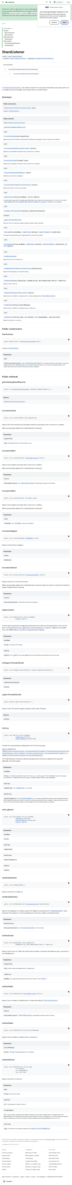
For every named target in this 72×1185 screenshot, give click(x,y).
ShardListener (9, 108)
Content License (50, 1139)
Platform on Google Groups (33, 1164)
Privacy (33, 1176)
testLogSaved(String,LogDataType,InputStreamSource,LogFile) (25, 202)
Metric (44, 979)
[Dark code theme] (69, 339)
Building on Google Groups (32, 1167)
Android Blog (29, 1158)
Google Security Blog (31, 1161)
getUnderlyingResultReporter (14, 127)
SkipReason (21, 173)
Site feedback (41, 1176)
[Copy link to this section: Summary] (13, 97)
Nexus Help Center (54, 1158)
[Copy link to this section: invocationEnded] (17, 411)
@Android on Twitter (31, 1153)
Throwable (18, 523)
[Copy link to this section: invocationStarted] (18, 568)
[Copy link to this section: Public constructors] (24, 329)
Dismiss (54, 22)
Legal (22, 1176)
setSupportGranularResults (13, 211)
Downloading (6, 1158)
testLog (6, 232)
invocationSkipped (10, 173)
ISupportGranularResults (44, 58)
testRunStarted (9, 317)
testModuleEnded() (56, 911)
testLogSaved (8, 244)
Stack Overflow (53, 1167)
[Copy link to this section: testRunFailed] (15, 987)
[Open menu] (3, 2)
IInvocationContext (24, 185)
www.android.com (54, 1161)
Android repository (7, 1153)
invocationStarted (10, 185)
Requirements (6, 1155)
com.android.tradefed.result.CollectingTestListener (23, 69)
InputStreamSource (45, 232)
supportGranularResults (12, 220)
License (27, 1176)
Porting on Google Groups (32, 1169)
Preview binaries (6, 1161)
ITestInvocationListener (12, 88)
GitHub (4, 1169)
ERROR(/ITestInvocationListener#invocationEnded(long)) (23, 755)
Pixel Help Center (53, 1155)
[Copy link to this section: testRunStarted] (16, 1060)
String (13, 776)
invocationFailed (10, 148)
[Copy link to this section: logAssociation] (16, 610)
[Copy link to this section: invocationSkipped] (18, 531)
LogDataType (26, 232)
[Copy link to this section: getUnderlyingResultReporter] (27, 382)
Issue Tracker (52, 1169)
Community (15, 1176)
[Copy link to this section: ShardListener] (15, 334)
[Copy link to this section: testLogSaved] (15, 810)
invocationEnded (9, 136)
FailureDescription (23, 148)
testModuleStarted (10, 268)
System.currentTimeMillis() (40, 1128)
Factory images (6, 1164)
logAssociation (9, 197)
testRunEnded (8, 280)
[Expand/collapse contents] (12, 28)
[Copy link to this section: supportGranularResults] (23, 695)
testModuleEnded (9, 256)
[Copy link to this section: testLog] (10, 728)
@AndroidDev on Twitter (32, 1155)
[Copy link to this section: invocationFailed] (17, 451)
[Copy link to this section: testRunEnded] (15, 936)
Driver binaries (6, 1167)
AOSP (3, 23)
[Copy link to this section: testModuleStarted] (19, 897)
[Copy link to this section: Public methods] (19, 377)
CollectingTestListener (18, 58)
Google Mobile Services (55, 1164)
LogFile (30, 197)
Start (64, 22)
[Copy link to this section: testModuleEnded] (18, 878)
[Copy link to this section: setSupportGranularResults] (25, 663)
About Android (6, 1176)
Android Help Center (54, 1153)
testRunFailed (8, 293)
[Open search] (47, 2)
